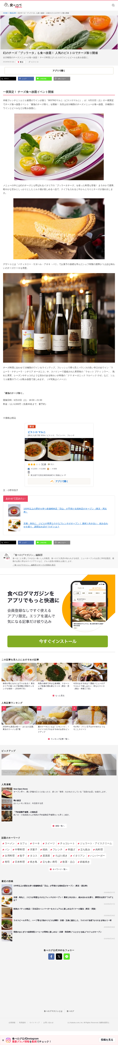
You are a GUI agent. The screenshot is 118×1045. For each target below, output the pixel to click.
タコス (33, 855)
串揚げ (71, 849)
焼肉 (45, 849)
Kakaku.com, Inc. (76, 1022)
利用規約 (22, 1022)
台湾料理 (10, 855)
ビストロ (35, 62)
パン (7, 849)
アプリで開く (48, 481)
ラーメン (10, 843)
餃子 (22, 855)
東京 (22, 62)
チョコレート (67, 843)
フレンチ (58, 849)
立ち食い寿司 (50, 862)
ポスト (6, 78)
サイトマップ (35, 1022)
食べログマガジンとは (53, 1011)
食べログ (70, 1011)
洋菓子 (33, 849)
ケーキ (36, 843)
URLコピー (61, 79)
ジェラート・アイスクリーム (96, 843)
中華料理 (20, 849)
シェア (24, 79)
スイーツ (50, 843)
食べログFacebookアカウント (51, 956)
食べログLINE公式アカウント (67, 956)
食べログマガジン (13, 5)
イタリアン (79, 855)
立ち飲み (85, 849)
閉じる (3, 1040)
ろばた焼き (61, 855)
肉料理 (99, 849)
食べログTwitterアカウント (59, 956)
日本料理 (20, 862)
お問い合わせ (48, 1022)
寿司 (7, 862)
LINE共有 (42, 79)
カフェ (23, 843)
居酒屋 (46, 855)
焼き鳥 (33, 862)
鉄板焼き (85, 862)
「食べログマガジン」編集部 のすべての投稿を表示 (34, 565)
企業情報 (12, 1022)
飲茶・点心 (69, 862)
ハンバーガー (97, 855)
